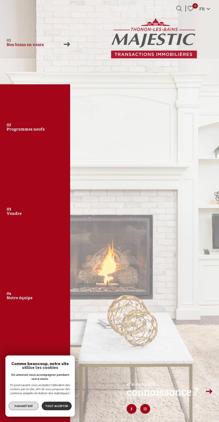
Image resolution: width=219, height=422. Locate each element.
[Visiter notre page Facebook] (131, 409)
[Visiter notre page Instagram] (145, 409)
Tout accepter (56, 406)
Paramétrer (24, 406)
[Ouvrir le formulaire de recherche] (179, 8)
